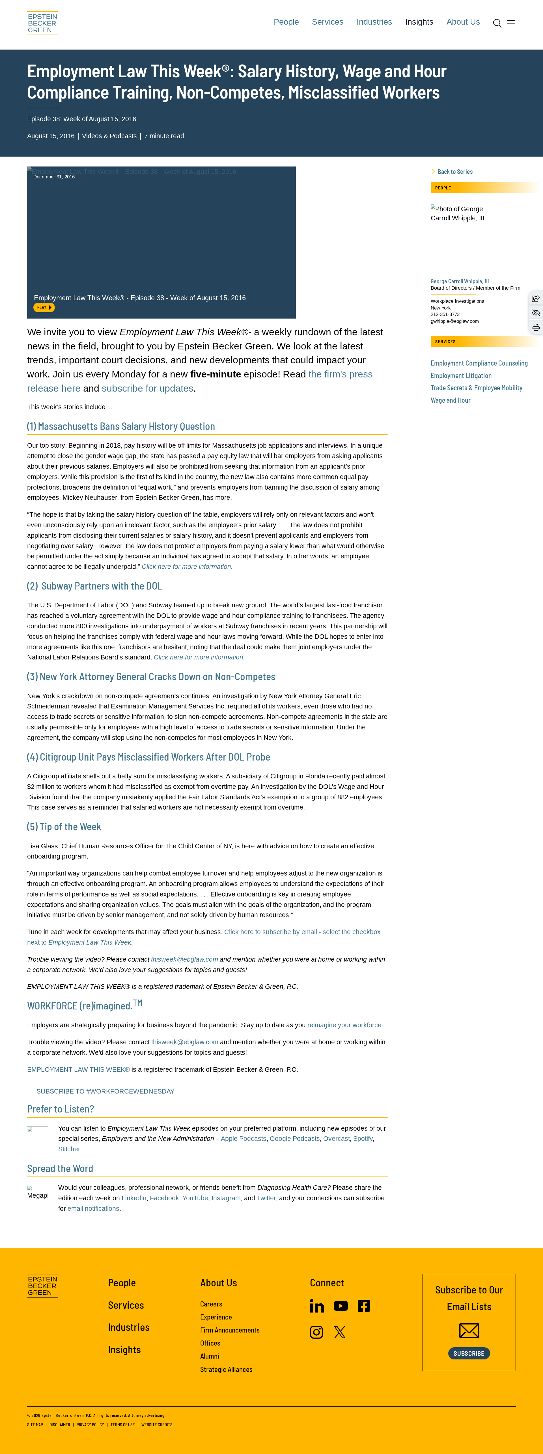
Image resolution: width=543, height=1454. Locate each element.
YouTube (195, 1198)
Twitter (266, 1198)
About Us (463, 21)
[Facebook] (364, 1309)
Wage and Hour (451, 400)
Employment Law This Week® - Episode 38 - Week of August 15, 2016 (140, 298)
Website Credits (157, 1424)
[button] (536, 298)
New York (441, 308)
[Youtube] (341, 1310)
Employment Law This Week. (90, 942)
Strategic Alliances (226, 1369)
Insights (419, 21)
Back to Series (455, 171)
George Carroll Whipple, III (460, 280)
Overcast (336, 1138)
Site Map (35, 1424)
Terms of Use (123, 1424)
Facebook (164, 1198)
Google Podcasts (295, 1138)
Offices (210, 1342)
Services (328, 21)
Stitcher (69, 1149)
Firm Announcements (230, 1329)
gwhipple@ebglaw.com (455, 321)
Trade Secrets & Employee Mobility (476, 387)
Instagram (226, 1198)
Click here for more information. (187, 566)
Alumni (209, 1355)
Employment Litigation (461, 375)
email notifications (93, 1208)
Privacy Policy (90, 1424)
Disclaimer (59, 1424)
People (286, 21)
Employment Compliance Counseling (479, 363)
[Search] (497, 23)
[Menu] (511, 25)
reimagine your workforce (344, 1025)
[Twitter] (340, 1336)
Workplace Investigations (457, 301)
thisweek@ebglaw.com (184, 959)
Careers (211, 1303)
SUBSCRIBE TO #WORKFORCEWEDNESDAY (105, 1091)
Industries (374, 21)
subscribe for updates (147, 388)
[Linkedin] (317, 1310)
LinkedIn (134, 1198)
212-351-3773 (445, 314)
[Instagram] (317, 1336)
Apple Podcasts (243, 1138)
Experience (216, 1316)
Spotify (362, 1138)
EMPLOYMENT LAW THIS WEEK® (78, 1069)
